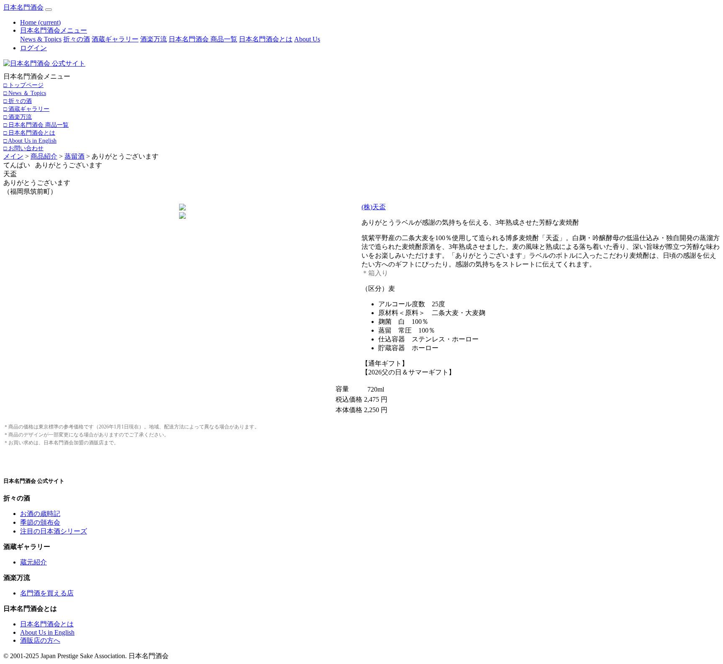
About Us (307, 39)
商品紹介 (44, 156)
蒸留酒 (74, 156)
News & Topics (41, 39)
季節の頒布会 (40, 522)
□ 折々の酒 (17, 100)
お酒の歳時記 (40, 513)
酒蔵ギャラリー (115, 39)
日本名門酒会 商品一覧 (203, 39)
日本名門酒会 (23, 7)
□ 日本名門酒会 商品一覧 (36, 124)
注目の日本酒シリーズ (53, 531)
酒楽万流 (153, 39)
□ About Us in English (29, 140)
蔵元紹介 (33, 562)
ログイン (33, 47)
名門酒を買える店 (47, 593)
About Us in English (47, 632)
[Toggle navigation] (48, 9)
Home (40, 22)
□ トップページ (23, 85)
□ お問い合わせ (23, 148)
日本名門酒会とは (265, 39)
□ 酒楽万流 (17, 116)
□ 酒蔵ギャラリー (26, 108)
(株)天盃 (374, 206)
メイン (13, 156)
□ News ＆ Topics (24, 93)
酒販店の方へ (40, 640)
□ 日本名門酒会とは (29, 132)
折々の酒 (76, 39)
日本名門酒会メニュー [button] (53, 30)
